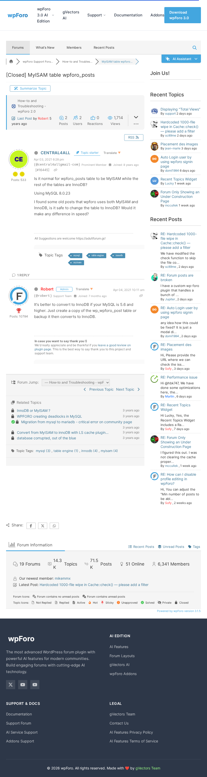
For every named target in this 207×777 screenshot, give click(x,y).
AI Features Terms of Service (134, 741)
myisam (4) (109, 451)
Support (94, 15)
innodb (119, 255)
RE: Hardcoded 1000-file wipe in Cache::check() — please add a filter (179, 241)
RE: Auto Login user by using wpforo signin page (179, 312)
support (170, 113)
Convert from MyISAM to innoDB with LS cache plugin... (63, 432)
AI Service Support (22, 732)
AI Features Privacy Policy (131, 732)
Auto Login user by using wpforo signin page (177, 161)
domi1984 (172, 170)
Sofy (168, 368)
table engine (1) (66, 451)
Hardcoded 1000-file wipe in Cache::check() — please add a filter (179, 126)
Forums (18, 47)
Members (74, 47)
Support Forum (18, 723)
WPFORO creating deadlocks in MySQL (49, 416)
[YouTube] (22, 684)
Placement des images (179, 144)
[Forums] (11, 61)
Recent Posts (104, 47)
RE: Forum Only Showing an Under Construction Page (176, 442)
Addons (157, 15)
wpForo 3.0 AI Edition (43, 15)
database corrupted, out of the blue (46, 438)
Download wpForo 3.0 (179, 15)
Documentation (128, 15)
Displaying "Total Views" (180, 109)
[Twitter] (10, 684)
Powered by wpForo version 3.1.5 (178, 611)
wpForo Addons (123, 674)
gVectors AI (71, 15)
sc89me (170, 135)
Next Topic (126, 389)
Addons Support (20, 741)
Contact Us (119, 723)
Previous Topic (100, 389)
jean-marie (172, 148)
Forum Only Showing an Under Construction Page (180, 196)
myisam (77, 262)
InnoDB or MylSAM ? (33, 410)
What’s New (45, 47)
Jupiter (170, 299)
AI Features (119, 647)
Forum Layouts (122, 656)
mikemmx (63, 578)
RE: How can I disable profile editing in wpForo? (178, 479)
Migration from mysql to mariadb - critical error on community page (76, 422)
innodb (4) (90, 451)
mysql (76, 255)
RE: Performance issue (179, 377)
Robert (43, 118)
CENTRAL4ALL (55, 152)
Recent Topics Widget (179, 179)
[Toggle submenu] (53, 15)
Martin (169, 396)
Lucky (169, 183)
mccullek (171, 205)
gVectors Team (122, 714)
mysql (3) (43, 451)
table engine (98, 255)
